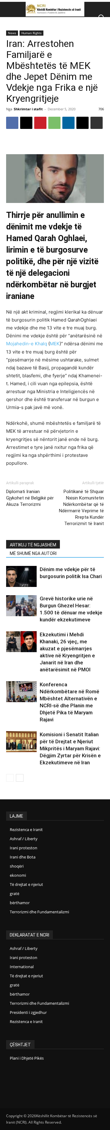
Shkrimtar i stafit (28, 109)
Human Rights (31, 33)
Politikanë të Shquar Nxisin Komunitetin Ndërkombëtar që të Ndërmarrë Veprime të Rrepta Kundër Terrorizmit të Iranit (81, 507)
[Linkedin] (68, 123)
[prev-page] (10, 778)
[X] (26, 123)
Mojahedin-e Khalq (26, 343)
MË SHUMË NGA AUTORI (33, 553)
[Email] (82, 123)
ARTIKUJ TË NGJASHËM (33, 544)
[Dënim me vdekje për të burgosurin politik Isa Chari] (21, 576)
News (12, 33)
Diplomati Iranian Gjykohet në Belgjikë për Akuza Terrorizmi (30, 498)
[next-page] (20, 778)
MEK (55, 343)
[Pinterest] (40, 123)
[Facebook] (12, 123)
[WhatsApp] (54, 123)
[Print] (96, 123)
